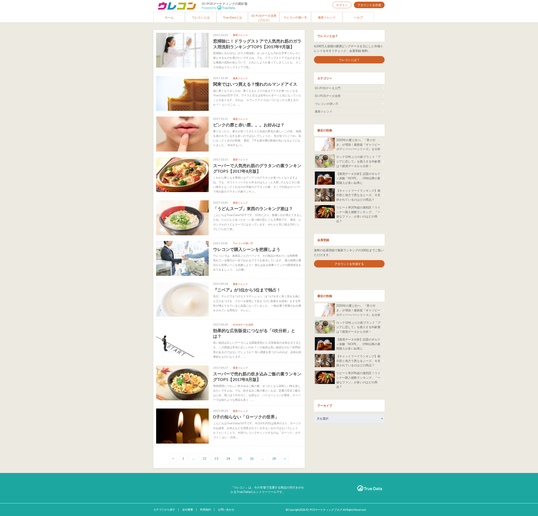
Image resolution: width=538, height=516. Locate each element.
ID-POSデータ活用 (327, 96)
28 (274, 458)
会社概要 (187, 509)
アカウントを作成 (369, 5)
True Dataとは (232, 17)
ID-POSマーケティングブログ (324, 509)
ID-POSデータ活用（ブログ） (263, 18)
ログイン (342, 5)
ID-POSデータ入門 (327, 88)
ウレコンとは (201, 17)
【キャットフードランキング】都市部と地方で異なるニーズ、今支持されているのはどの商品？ (358, 195)
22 (204, 458)
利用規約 (205, 509)
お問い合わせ (226, 509)
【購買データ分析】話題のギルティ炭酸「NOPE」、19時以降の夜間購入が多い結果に (358, 178)
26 (252, 458)
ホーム (169, 17)
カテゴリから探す (164, 509)
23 (216, 458)
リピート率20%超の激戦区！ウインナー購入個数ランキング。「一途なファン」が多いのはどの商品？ (358, 214)
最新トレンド (327, 17)
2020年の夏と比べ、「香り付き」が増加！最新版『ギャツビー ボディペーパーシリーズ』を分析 (358, 144)
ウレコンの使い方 (295, 17)
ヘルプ (358, 17)
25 (240, 458)
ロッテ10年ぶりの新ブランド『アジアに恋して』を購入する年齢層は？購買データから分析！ (358, 161)
